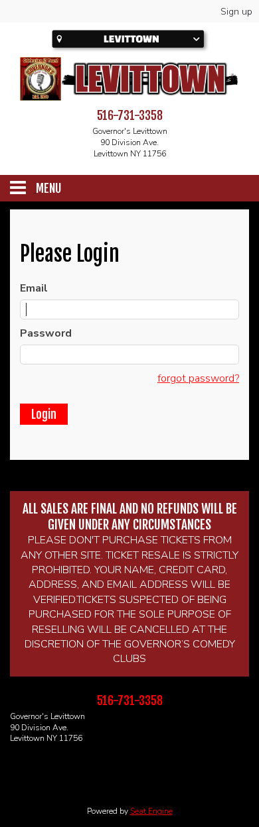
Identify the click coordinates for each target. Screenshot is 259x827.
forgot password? (198, 378)
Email (34, 288)
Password (46, 333)
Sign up (236, 11)
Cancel (100, 415)
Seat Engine (151, 811)
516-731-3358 (130, 115)
